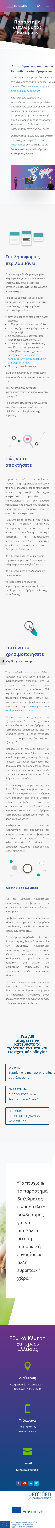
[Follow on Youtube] (24, 1483)
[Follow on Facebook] (18, 1483)
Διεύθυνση (27, 1378)
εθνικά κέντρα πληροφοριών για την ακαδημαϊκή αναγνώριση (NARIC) (27, 358)
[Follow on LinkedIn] (30, 1483)
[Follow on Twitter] (36, 1483)
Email (27, 1463)
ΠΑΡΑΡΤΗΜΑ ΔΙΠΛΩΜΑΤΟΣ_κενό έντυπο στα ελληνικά (23, 1094)
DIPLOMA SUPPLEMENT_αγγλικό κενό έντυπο (24, 1116)
